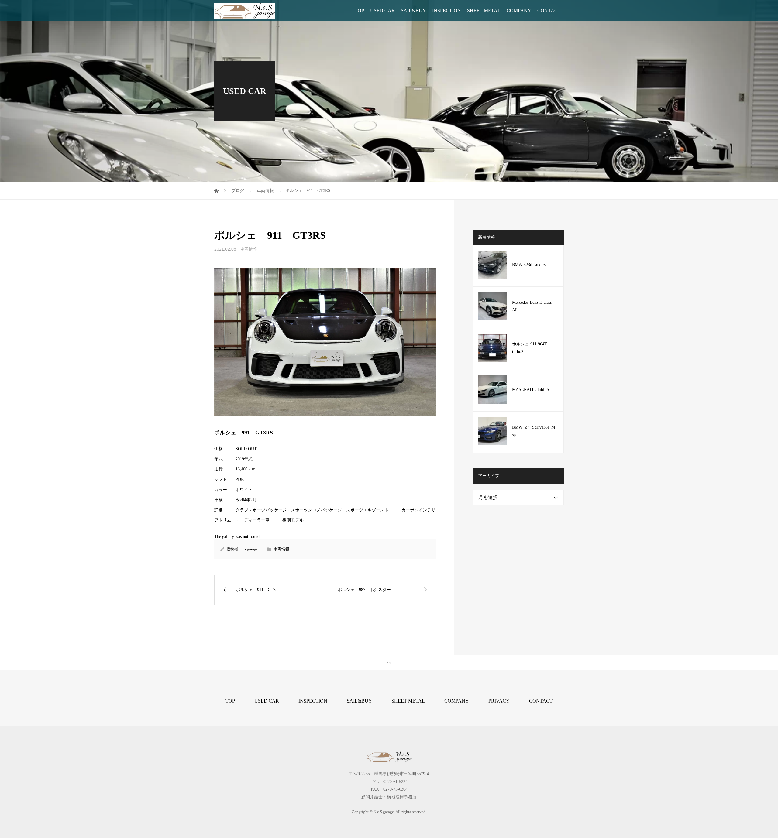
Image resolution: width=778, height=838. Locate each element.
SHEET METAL (484, 10)
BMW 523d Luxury (529, 264)
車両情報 (248, 249)
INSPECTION (446, 10)
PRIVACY (499, 700)
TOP (359, 10)
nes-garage (249, 549)
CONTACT (549, 10)
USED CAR (382, 10)
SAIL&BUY (413, 10)
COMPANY (519, 10)
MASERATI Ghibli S (530, 389)
